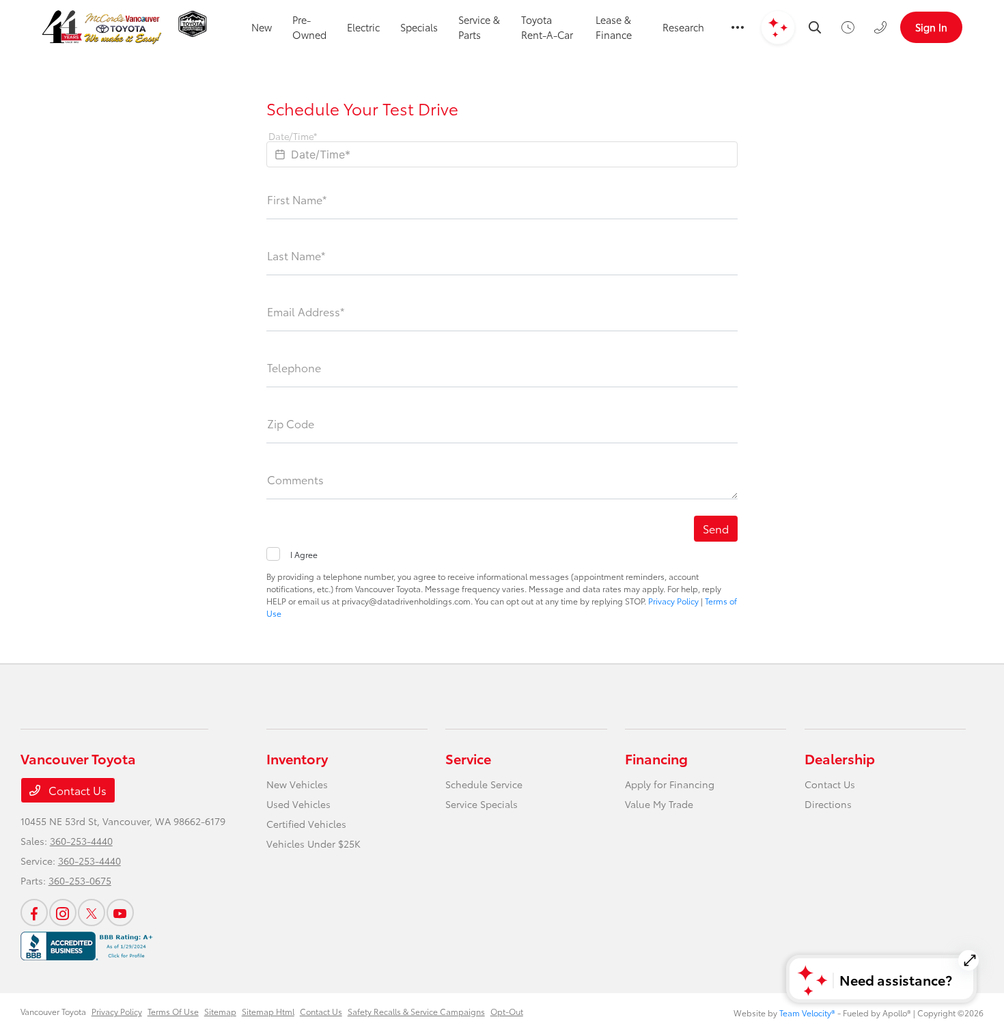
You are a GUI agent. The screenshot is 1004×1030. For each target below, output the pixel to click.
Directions (828, 804)
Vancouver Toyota (53, 1011)
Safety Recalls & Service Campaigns (416, 1011)
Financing (656, 758)
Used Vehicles (298, 804)
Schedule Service (483, 784)
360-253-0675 (79, 880)
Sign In (931, 27)
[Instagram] (62, 912)
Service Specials (481, 804)
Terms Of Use (173, 1011)
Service (468, 758)
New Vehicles (297, 784)
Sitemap (220, 1011)
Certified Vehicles (306, 824)
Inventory (297, 758)
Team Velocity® (807, 1012)
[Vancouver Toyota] (102, 27)
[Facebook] (34, 912)
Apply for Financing (669, 784)
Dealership (840, 758)
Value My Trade (659, 804)
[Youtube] (120, 912)
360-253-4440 (81, 841)
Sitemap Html (268, 1011)
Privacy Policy (673, 601)
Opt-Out (506, 1011)
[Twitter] (91, 912)
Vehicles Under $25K (313, 843)
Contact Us (76, 790)
